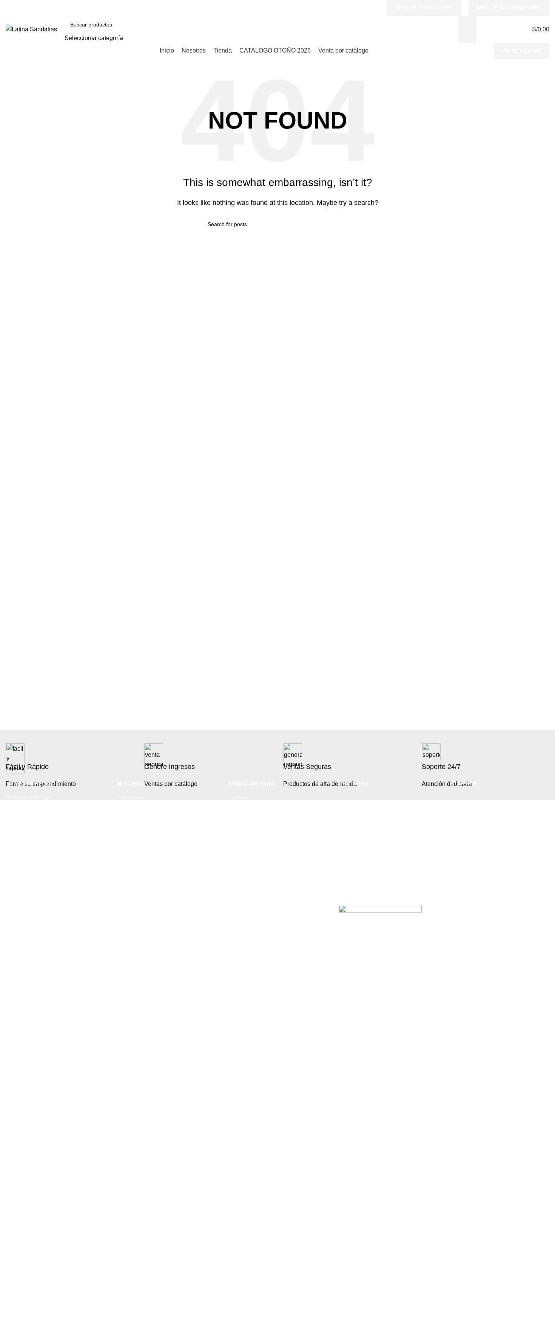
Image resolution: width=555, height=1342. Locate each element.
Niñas (234, 835)
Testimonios (20, 823)
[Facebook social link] (345, 7)
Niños (234, 823)
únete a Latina (23, 810)
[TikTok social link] (374, 7)
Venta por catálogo (28, 797)
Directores (129, 810)
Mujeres (237, 810)
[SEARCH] (467, 29)
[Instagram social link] (355, 7)
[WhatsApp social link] (364, 7)
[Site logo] (31, 29)
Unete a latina (521, 51)
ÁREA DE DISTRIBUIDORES (509, 8)
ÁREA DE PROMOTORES (424, 8)
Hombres (239, 797)
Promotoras (131, 797)
